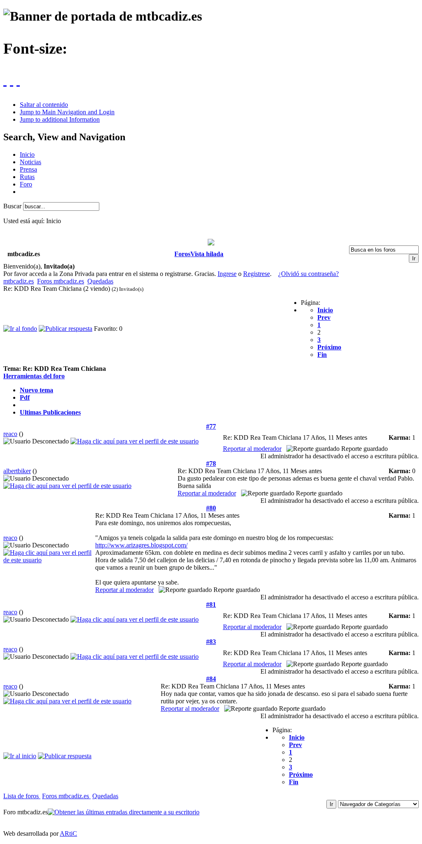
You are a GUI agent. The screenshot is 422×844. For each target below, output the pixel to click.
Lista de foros (21, 795)
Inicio (325, 310)
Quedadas (100, 281)
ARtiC (68, 833)
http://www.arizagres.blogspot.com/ (141, 545)
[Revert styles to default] (18, 80)
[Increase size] (5, 80)
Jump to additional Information (60, 119)
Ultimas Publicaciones (50, 412)
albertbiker (17, 470)
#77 (211, 426)
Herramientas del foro (34, 376)
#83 (211, 641)
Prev (324, 317)
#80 (211, 508)
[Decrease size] (11, 80)
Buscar (13, 206)
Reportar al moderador (252, 448)
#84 (211, 678)
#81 (211, 604)
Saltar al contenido (44, 104)
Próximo (329, 347)
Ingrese (227, 273)
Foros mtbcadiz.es (60, 281)
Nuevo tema (36, 390)
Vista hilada (206, 253)
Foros (182, 253)
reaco (10, 433)
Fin (322, 354)
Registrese (256, 273)
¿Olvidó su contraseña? (308, 273)
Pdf (25, 397)
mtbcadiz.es (18, 281)
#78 (211, 463)
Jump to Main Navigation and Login (67, 112)
